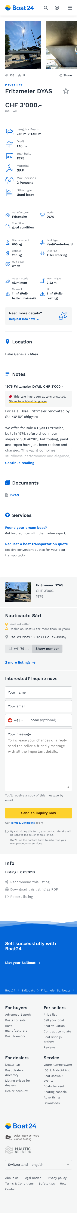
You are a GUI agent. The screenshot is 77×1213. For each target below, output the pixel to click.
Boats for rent (54, 1086)
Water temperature (58, 1064)
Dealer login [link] (13, 1064)
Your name (17, 692)
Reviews (49, 1047)
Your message (19, 734)
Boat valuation (54, 1025)
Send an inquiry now (38, 813)
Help (63, 1183)
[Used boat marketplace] (19, 8)
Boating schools (55, 1091)
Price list (50, 1014)
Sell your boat (54, 1020)
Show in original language (28, 401)
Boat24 (10, 990)
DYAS (14, 495)
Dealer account (16, 1091)
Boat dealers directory (14, 1072)
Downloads (52, 1103)
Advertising (52, 1097)
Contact (11, 1189)
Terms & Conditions (22, 822)
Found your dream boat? (26, 527)
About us (11, 1178)
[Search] (46, 8)
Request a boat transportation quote (36, 544)
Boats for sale (15, 1020)
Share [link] (67, 75)
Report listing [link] (21, 897)
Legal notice (32, 1178)
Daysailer (14, 85)
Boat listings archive (53, 1039)
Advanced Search (18, 1014)
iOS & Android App (57, 1070)
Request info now (22, 319)
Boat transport (16, 1036)
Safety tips (47, 1183)
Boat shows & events (54, 1078)
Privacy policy (56, 1178)
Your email (16, 706)
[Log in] (58, 7)
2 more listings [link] (18, 662)
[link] (22, 1137)
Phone (42, 720)
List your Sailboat (20, 963)
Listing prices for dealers (17, 1083)
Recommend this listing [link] (30, 882)
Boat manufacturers (16, 1028)
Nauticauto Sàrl (23, 615)
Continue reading (19, 463)
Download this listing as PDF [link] (34, 889)
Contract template (57, 1031)
